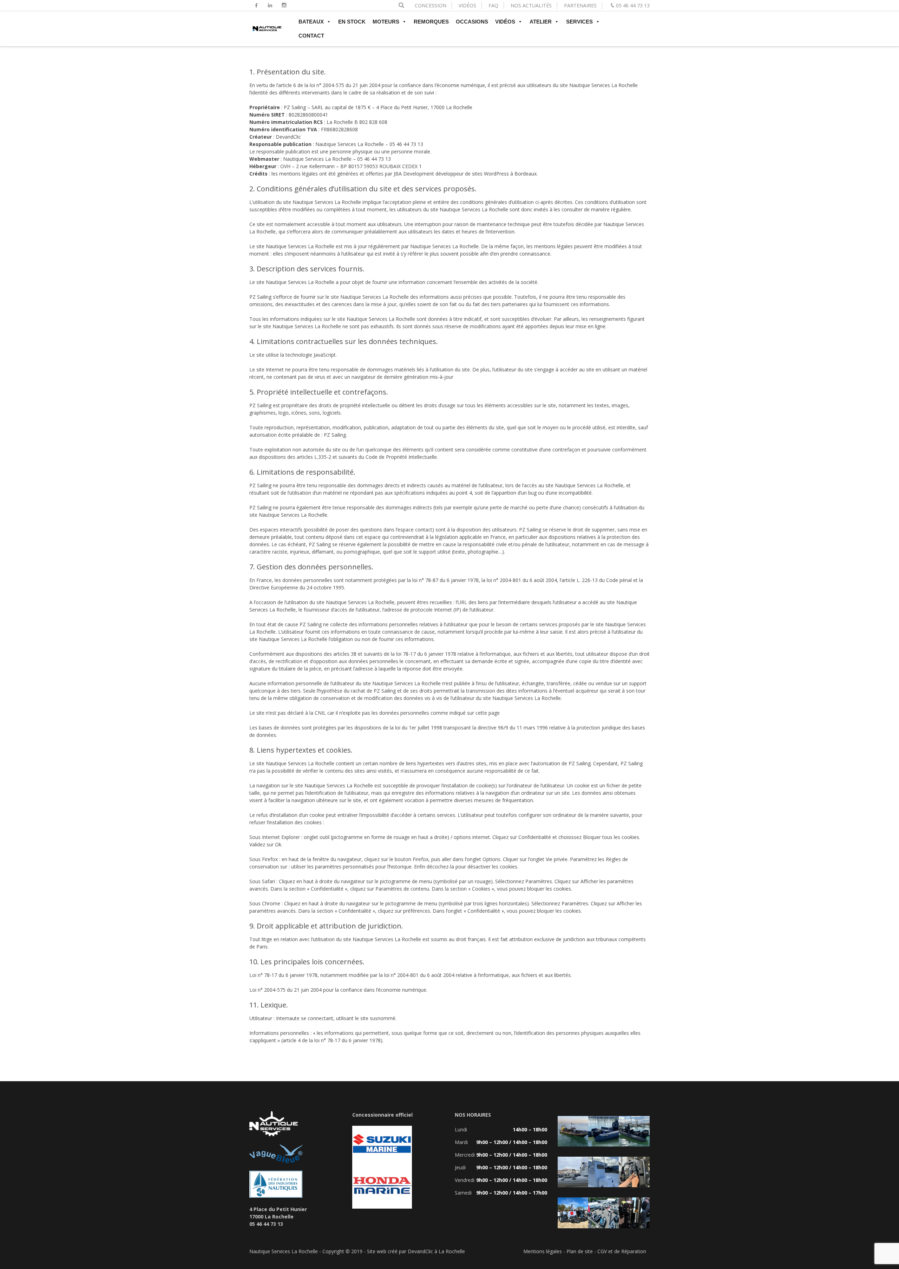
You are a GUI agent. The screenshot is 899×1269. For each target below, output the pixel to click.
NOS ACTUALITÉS (531, 5)
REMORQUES (431, 22)
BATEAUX (311, 22)
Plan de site (579, 1251)
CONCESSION (430, 5)
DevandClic (288, 136)
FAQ (493, 5)
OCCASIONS (472, 22)
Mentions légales (542, 1251)
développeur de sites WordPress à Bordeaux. (486, 173)
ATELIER (541, 22)
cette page (487, 712)
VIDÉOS (467, 5)
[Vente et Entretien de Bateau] (266, 31)
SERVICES (579, 22)
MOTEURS (386, 22)
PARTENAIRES (580, 5)
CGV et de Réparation (621, 1251)
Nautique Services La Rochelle (603, 85)
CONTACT (311, 36)
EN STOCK (352, 22)
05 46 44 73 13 (633, 5)
